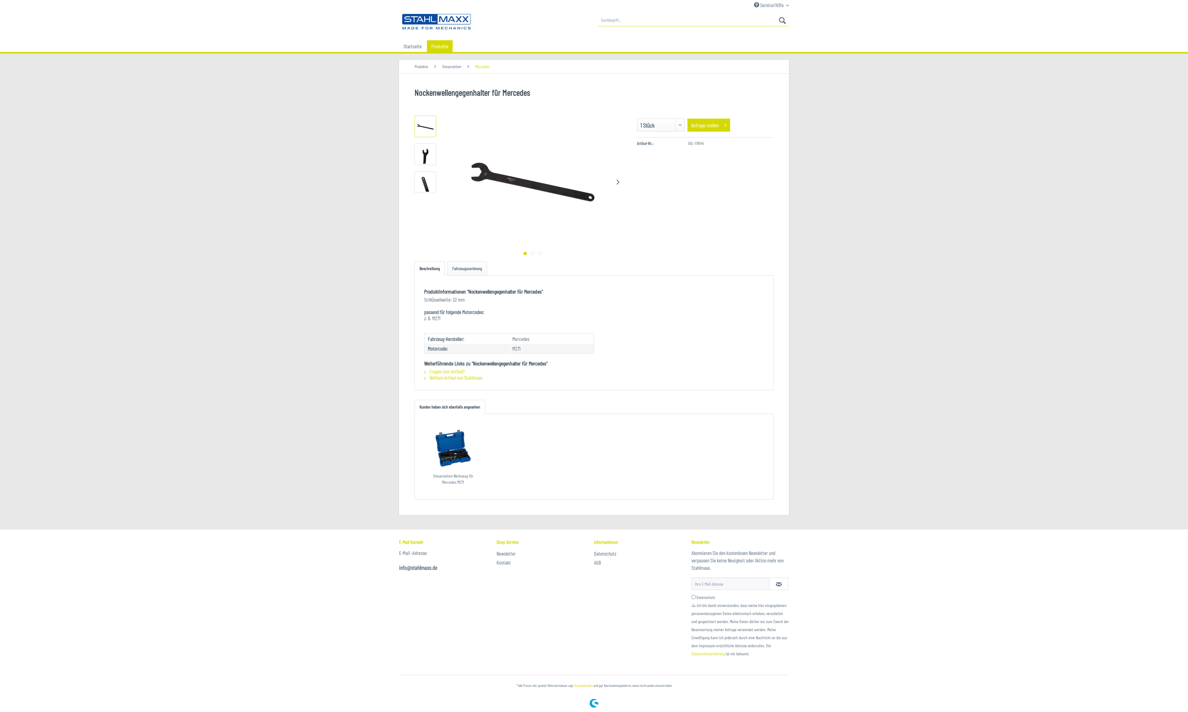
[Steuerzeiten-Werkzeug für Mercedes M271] (453, 448)
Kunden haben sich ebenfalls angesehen (450, 406)
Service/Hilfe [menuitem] (772, 5)
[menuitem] (693, 20)
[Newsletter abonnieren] (779, 584)
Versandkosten (583, 685)
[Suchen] (782, 20)
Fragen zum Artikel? (446, 371)
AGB (597, 562)
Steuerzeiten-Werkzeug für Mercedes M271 (453, 479)
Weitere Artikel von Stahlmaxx (455, 377)
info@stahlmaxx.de (418, 567)
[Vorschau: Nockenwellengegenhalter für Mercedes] (425, 126)
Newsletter (506, 553)
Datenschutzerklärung (708, 653)
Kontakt (504, 562)
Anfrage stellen (705, 125)
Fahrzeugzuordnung (467, 268)
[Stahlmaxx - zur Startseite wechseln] (436, 21)
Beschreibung (430, 268)
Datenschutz (605, 553)
